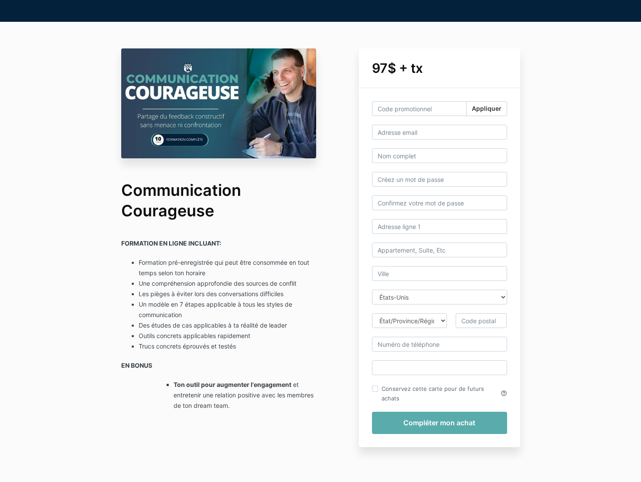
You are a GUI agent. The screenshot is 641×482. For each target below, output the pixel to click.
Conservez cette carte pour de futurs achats (444, 393)
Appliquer (486, 108)
